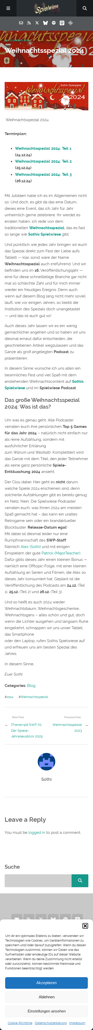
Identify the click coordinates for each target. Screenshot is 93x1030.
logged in (36, 832)
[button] (85, 925)
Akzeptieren (46, 983)
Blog (31, 685)
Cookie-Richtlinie (20, 1023)
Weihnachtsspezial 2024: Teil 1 (43, 148)
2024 (10, 697)
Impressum (77, 1023)
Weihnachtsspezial (46, 228)
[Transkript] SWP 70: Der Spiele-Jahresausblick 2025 (27, 730)
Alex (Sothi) (31, 546)
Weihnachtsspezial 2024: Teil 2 (43, 161)
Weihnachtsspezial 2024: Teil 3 (43, 174)
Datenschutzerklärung (51, 1023)
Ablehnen (47, 997)
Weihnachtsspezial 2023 (67, 728)
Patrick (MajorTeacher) (61, 553)
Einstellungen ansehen (47, 1011)
